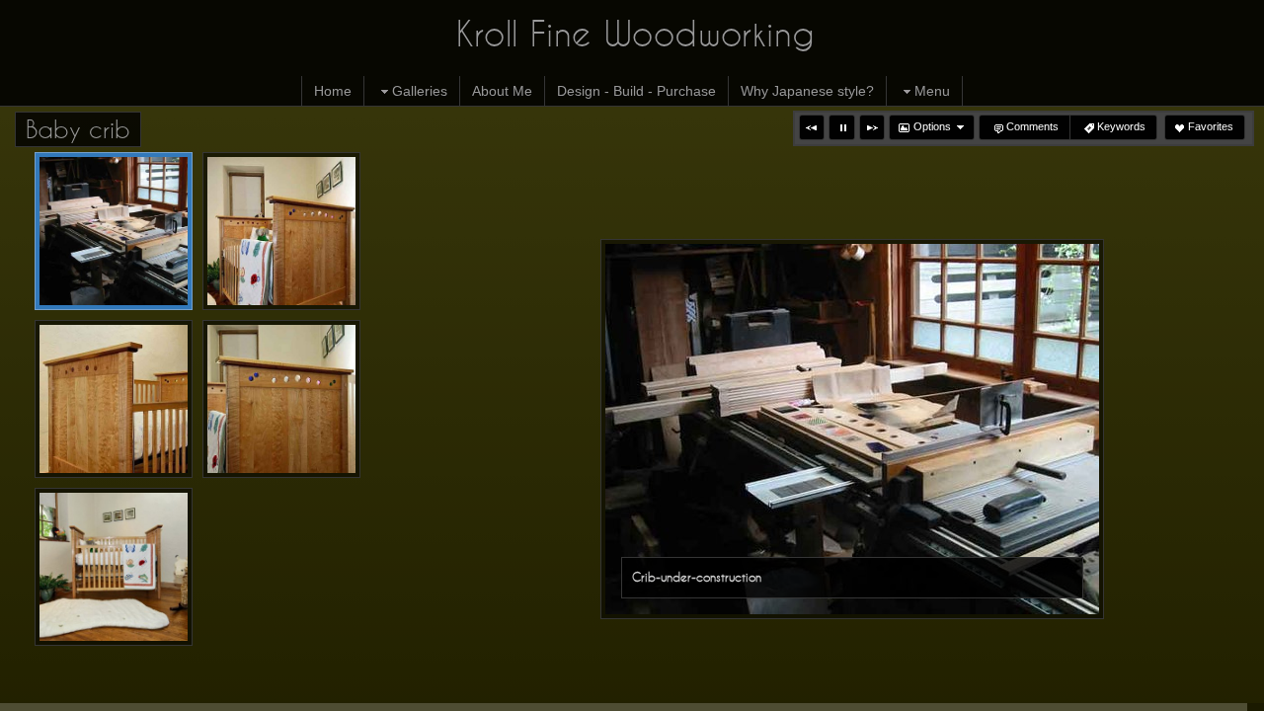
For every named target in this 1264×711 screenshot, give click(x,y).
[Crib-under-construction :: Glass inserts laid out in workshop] (114, 231)
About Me (502, 91)
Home (333, 91)
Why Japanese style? (807, 91)
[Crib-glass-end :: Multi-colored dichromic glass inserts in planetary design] (281, 399)
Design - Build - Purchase (636, 91)
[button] (812, 127)
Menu (932, 91)
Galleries (419, 91)
